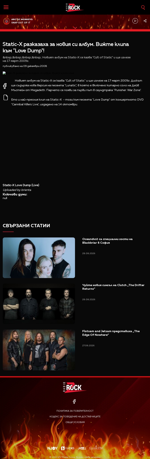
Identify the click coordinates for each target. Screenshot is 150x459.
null (5, 198)
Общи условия (75, 422)
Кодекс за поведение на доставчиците (75, 417)
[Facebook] (74, 401)
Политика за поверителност (75, 411)
